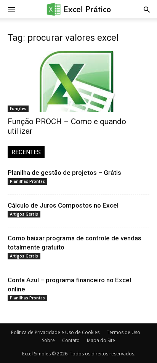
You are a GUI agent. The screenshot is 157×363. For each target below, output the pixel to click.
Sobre (48, 340)
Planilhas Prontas (27, 181)
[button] (146, 9)
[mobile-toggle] (11, 9)
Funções (18, 108)
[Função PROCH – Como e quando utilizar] (78, 81)
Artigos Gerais (24, 214)
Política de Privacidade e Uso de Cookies (55, 332)
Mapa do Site (101, 340)
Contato (71, 340)
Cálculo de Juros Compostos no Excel (63, 205)
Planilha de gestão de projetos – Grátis (64, 172)
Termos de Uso (123, 332)
